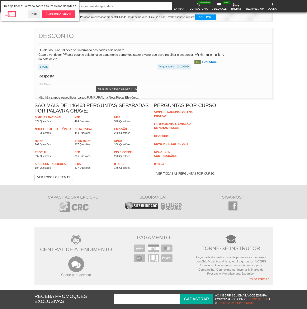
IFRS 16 (119, 164)
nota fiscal (84, 129)
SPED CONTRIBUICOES (50, 164)
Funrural (209, 61)
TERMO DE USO (257, 299)
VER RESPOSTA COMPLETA (117, 89)
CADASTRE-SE (259, 279)
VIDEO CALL (220, 5)
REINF (39, 140)
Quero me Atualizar (58, 13)
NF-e (117, 117)
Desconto (56, 35)
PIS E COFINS (123, 152)
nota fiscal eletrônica (53, 129)
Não (34, 13)
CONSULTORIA (199, 5)
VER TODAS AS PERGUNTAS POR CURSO (185, 173)
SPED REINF (83, 140)
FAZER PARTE (206, 17)
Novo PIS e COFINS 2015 (171, 144)
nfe (77, 117)
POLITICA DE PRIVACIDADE (236, 302)
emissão (120, 129)
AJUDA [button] (272, 8)
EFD (77, 152)
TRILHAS (236, 8)
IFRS (78, 164)
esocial (41, 152)
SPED (118, 140)
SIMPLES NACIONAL (48, 117)
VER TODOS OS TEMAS (53, 177)
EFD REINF (161, 135)
